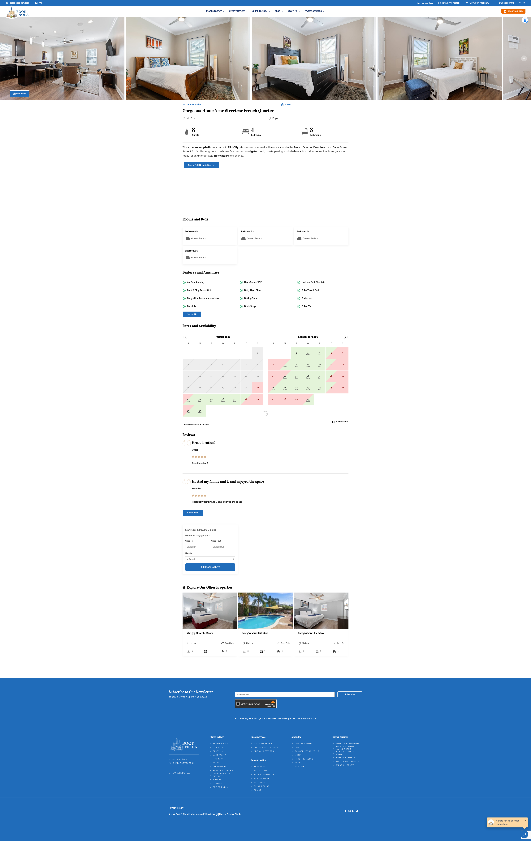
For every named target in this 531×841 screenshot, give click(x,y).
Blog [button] (277, 11)
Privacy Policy (176, 808)
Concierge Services (19, 3)
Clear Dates (342, 421)
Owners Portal (506, 3)
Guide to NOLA (258, 760)
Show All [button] (192, 314)
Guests (188, 553)
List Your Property (479, 3)
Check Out (216, 541)
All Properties (194, 104)
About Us (296, 737)
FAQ (40, 3)
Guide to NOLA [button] (259, 11)
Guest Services (258, 737)
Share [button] (288, 104)
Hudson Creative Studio (230, 814)
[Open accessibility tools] (525, 20)
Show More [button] (193, 512)
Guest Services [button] (237, 11)
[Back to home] (17, 12)
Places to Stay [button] (214, 11)
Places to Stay (217, 737)
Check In (189, 541)
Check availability (210, 567)
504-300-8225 (427, 3)
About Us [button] (292, 11)
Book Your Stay (515, 11)
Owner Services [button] (313, 11)
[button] (62, 58)
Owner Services (340, 737)
